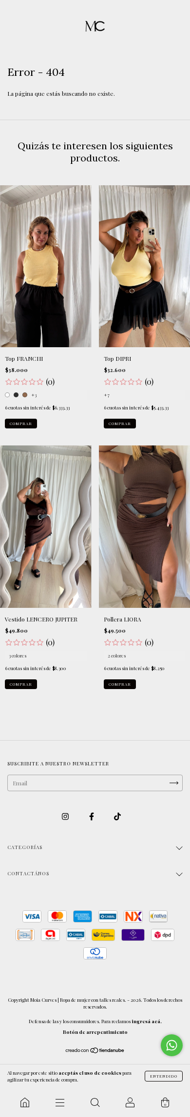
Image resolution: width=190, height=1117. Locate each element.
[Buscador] (95, 1102)
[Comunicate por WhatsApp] (172, 1045)
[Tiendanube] (95, 1051)
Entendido (163, 1076)
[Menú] (59, 1102)
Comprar (21, 423)
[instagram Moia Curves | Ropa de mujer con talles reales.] (66, 816)
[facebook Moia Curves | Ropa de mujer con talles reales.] (92, 816)
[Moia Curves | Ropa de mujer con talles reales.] (24, 1102)
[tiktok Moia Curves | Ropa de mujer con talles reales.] (117, 816)
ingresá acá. (147, 1021)
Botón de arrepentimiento (95, 1031)
